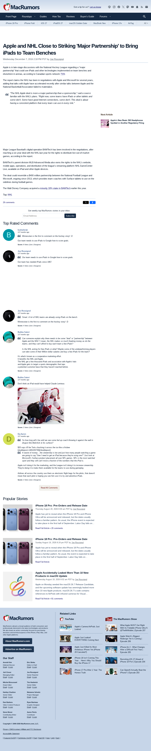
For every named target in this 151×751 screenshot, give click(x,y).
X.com (10, 667)
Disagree (37, 244)
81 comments (57, 599)
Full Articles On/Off (24, 738)
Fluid (35, 738)
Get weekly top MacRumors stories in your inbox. (49, 211)
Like (30, 244)
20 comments (57, 528)
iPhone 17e (117, 23)
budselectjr (23, 230)
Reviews (70, 16)
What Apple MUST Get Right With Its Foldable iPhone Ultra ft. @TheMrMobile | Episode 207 (134, 628)
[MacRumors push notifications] (137, 7)
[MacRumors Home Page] (21, 7)
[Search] (145, 16)
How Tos (56, 16)
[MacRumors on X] (123, 7)
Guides (43, 16)
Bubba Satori (24, 332)
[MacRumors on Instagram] (114, 7)
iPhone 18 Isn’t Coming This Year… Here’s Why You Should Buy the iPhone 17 (88, 660)
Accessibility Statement (11, 733)
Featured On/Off (10, 738)
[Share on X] (86, 202)
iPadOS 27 (58, 23)
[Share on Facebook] (93, 202)
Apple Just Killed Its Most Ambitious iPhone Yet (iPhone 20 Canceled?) (87, 649)
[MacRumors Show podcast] (109, 7)
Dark (57, 738)
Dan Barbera (8, 702)
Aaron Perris (32, 712)
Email (5, 667)
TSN (62, 74)
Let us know (95, 7)
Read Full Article (42, 528)
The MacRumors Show (125, 619)
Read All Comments (49, 488)
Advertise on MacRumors (18, 649)
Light (52, 738)
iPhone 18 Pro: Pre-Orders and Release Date (61, 505)
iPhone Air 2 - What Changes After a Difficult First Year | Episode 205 (132, 649)
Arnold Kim (7, 662)
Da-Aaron (22, 434)
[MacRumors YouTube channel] (132, 7)
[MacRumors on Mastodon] (127, 7)
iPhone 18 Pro (12, 23)
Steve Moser (7, 712)
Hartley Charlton (9, 692)
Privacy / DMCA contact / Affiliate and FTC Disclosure (22, 729)
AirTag (131, 23)
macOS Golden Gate (78, 23)
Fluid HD (41, 738)
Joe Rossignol (57, 59)
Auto (48, 738)
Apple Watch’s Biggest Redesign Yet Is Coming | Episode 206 (131, 638)
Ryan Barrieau (32, 702)
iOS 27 (44, 23)
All (146, 23)
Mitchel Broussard (10, 682)
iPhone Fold (29, 23)
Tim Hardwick (32, 682)
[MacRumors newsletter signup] (146, 7)
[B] (9, 240)
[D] (9, 444)
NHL (10, 194)
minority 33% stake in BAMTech (55, 188)
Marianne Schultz (33, 692)
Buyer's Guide (87, 16)
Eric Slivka (31, 662)
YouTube (69, 619)
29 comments (9, 202)
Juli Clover (7, 672)
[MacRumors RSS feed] (141, 7)
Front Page (11, 16)
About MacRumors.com (17, 641)
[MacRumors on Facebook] (118, 7)
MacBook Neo (99, 23)
